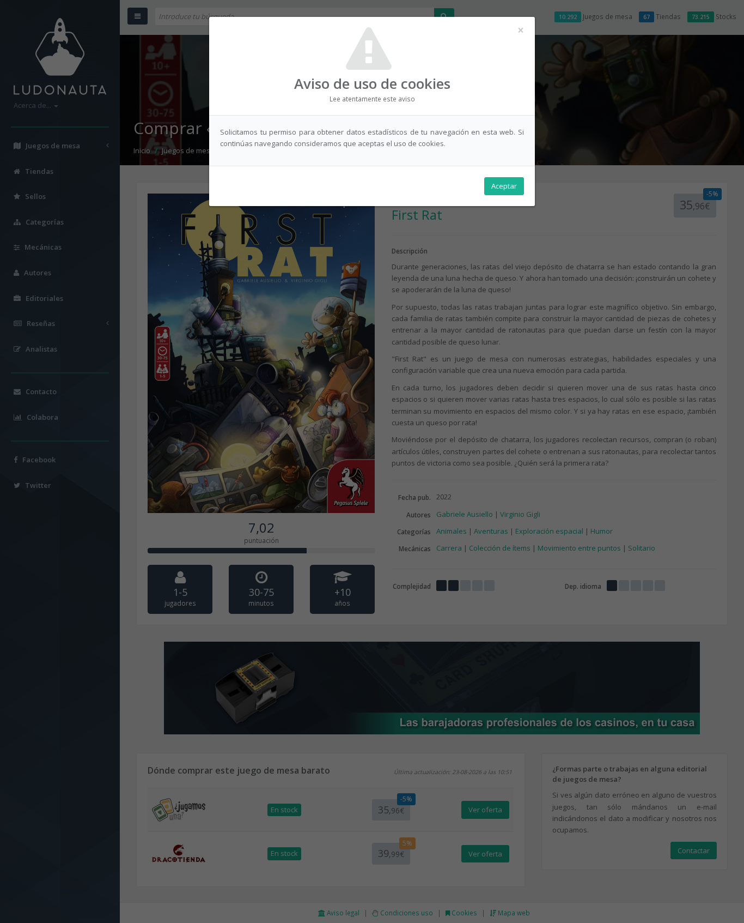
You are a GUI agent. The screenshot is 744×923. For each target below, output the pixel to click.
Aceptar (504, 186)
